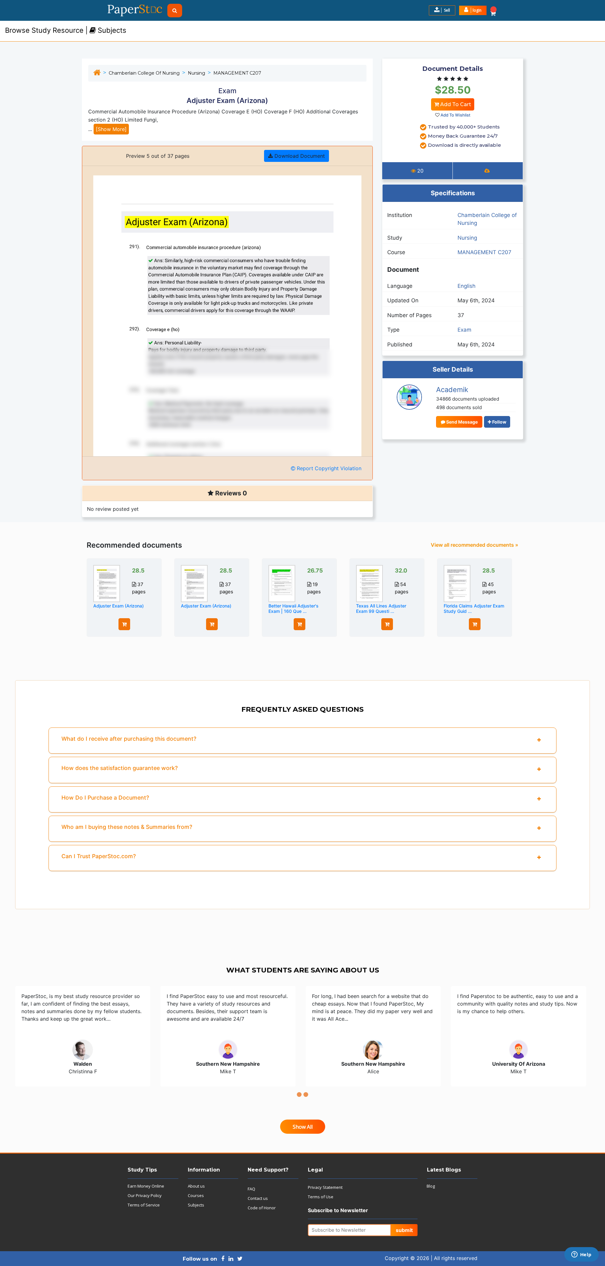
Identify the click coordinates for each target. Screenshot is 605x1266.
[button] (473, 10)
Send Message (461, 422)
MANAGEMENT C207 (237, 73)
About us (196, 1186)
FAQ (251, 1189)
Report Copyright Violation (328, 468)
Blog (431, 1186)
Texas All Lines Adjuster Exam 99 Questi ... (381, 608)
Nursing (196, 73)
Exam (464, 330)
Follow (498, 422)
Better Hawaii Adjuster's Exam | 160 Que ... (293, 608)
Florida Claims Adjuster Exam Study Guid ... (474, 608)
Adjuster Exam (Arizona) (118, 605)
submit (404, 1230)
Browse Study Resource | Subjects (65, 30)
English (466, 286)
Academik (452, 389)
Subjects (196, 1205)
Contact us (258, 1198)
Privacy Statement (325, 1187)
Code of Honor (262, 1208)
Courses (196, 1195)
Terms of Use (320, 1197)
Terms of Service (144, 1205)
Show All (303, 1126)
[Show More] (111, 129)
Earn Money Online (146, 1186)
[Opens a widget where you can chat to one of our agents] (581, 1255)
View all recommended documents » (474, 545)
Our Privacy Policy (145, 1195)
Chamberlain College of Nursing (144, 73)
